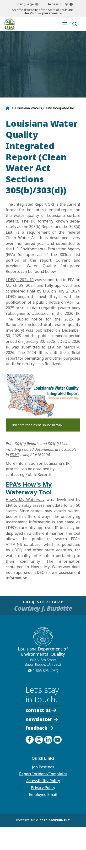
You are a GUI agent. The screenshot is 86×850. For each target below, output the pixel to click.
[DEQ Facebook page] (30, 740)
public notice (48, 302)
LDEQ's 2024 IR (20, 279)
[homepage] (9, 24)
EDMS (14, 454)
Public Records (38, 474)
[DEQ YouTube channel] (58, 740)
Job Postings (43, 767)
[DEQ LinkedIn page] (48, 740)
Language (26, 4)
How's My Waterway (25, 499)
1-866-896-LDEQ (45, 670)
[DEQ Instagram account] (39, 740)
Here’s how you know (41, 13)
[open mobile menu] (65, 24)
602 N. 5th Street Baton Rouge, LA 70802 (43, 662)
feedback (36, 728)
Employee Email (43, 794)
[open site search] (74, 24)
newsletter (39, 719)
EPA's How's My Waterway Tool (29, 488)
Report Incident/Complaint (43, 773)
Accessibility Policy (43, 780)
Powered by (43, 820)
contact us (38, 710)
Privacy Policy (43, 787)
